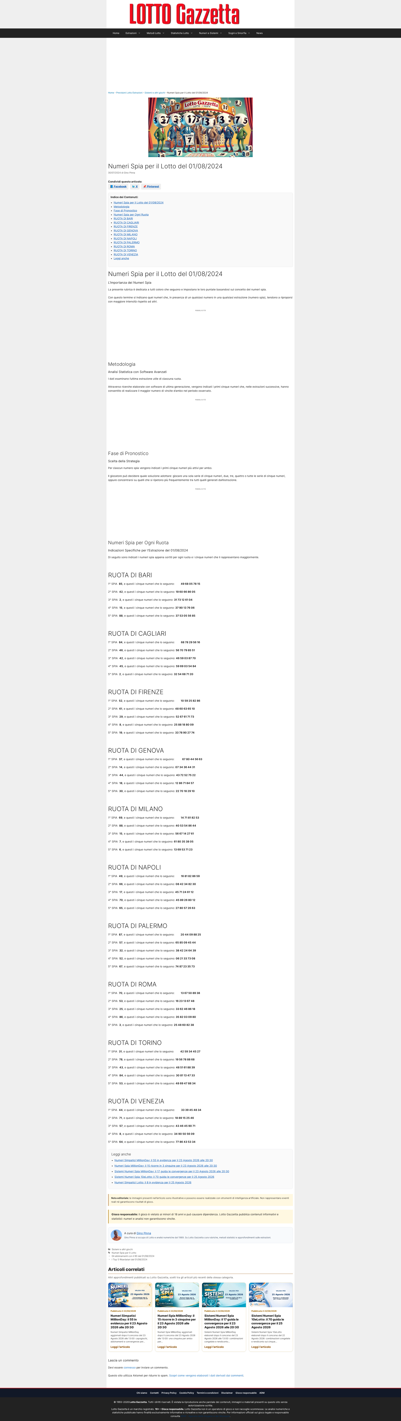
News (259, 33)
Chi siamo (142, 1392)
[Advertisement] (200, 67)
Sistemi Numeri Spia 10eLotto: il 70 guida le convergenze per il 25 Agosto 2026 (164, 1176)
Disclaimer (227, 1392)
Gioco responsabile (246, 1392)
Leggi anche (121, 258)
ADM (262, 1392)
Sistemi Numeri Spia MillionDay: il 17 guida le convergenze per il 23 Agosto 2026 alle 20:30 (172, 1171)
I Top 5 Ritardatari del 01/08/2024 (129, 1259)
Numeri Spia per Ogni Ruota (131, 214)
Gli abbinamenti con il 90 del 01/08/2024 (133, 1256)
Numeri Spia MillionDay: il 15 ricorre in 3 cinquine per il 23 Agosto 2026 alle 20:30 (166, 1165)
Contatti (154, 1392)
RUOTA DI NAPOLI (125, 238)
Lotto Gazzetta (257, 14)
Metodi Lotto (154, 33)
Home (116, 33)
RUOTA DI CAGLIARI (126, 222)
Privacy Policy (169, 1392)
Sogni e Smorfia (237, 33)
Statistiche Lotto (180, 33)
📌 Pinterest (151, 186)
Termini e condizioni (208, 1392)
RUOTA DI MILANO (126, 234)
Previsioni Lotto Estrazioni (129, 92)
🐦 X (135, 186)
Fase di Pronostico (125, 210)
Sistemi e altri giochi (155, 92)
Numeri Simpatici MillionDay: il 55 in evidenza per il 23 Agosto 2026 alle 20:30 (164, 1160)
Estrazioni (131, 33)
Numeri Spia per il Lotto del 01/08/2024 (139, 202)
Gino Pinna (144, 1233)
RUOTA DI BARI (123, 218)
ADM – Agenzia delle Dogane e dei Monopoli (205, 1416)
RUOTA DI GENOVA (126, 230)
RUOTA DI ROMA (124, 246)
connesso (130, 1367)
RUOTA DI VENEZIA (126, 254)
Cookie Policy (186, 1392)
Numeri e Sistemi (208, 33)
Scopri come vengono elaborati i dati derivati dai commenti (206, 1375)
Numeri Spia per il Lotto (124, 1252)
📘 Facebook (118, 186)
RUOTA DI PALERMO (127, 242)
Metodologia (121, 206)
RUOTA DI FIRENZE (126, 226)
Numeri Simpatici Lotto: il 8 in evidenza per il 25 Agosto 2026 (153, 1182)
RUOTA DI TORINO (125, 250)
